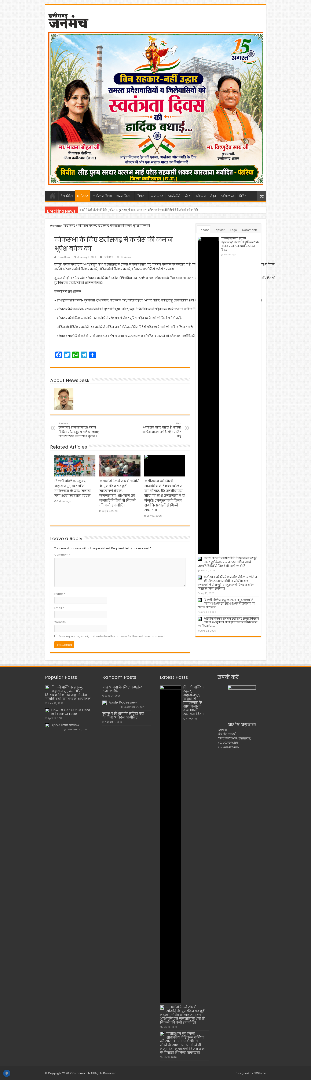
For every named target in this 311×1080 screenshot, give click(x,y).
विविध (242, 196)
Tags (233, 230)
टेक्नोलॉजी (174, 196)
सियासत (141, 196)
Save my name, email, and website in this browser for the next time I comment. (112, 636)
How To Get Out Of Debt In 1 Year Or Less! (70, 712)
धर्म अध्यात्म (227, 196)
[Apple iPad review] (47, 725)
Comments (249, 230)
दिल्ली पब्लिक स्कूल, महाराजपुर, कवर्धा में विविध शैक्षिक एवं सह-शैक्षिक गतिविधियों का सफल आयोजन (226, 603)
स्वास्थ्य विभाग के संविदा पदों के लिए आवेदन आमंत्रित (123, 715)
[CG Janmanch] (68, 19)
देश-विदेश (67, 196)
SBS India (260, 1073)
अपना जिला (123, 196)
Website (60, 622)
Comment (62, 555)
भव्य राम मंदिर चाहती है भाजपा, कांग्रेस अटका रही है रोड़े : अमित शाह (161, 430)
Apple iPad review (65, 725)
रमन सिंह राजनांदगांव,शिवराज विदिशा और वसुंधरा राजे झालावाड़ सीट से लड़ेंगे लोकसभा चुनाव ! (79, 430)
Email (59, 608)
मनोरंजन (200, 196)
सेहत (213, 196)
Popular (219, 230)
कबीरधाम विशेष (102, 196)
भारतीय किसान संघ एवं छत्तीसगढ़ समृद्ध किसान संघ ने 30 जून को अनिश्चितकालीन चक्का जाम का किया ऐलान (228, 622)
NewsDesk (64, 257)
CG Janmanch (80, 1073)
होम (52, 195)
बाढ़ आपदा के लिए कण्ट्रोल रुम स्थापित (122, 689)
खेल (187, 196)
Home (57, 226)
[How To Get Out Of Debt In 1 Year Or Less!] (47, 710)
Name (59, 594)
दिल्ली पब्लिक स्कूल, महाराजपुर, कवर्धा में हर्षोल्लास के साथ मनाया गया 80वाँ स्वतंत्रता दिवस (240, 244)
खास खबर (157, 196)
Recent (204, 230)
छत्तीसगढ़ (82, 196)
